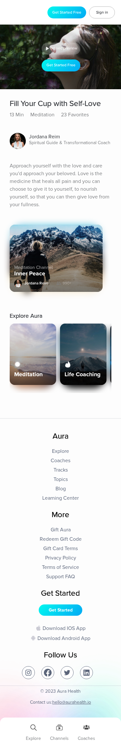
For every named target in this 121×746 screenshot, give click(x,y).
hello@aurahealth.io (71, 702)
